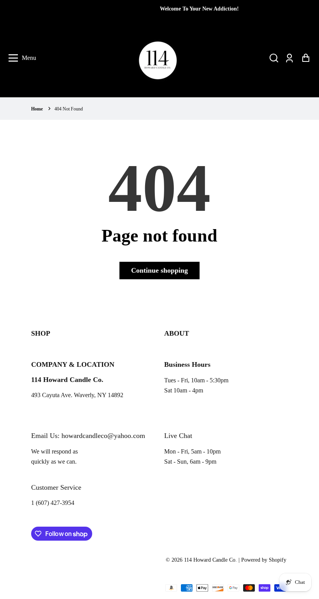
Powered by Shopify (263, 560)
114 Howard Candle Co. (210, 560)
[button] (274, 58)
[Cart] (305, 58)
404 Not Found (68, 109)
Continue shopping (159, 270)
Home (37, 109)
